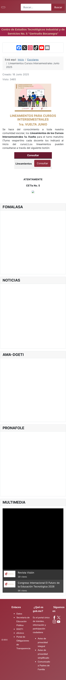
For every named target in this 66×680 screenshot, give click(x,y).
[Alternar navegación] (3, 7)
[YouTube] (41, 47)
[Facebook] (18, 47)
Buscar (58, 7)
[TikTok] (35, 47)
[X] (24, 47)
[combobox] (36, 7)
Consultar (42, 163)
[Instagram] (30, 47)
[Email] (47, 47)
